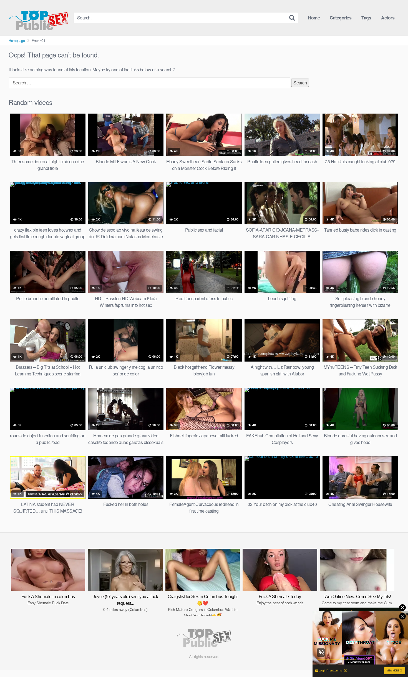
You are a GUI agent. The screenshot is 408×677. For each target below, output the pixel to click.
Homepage (17, 40)
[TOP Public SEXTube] (39, 17)
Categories (340, 17)
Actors (387, 17)
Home (314, 17)
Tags (366, 17)
